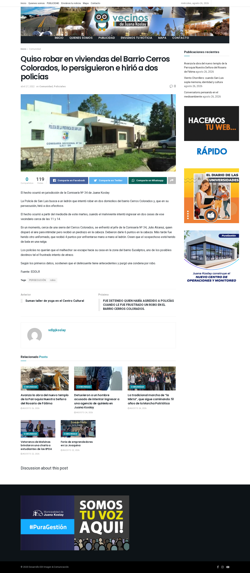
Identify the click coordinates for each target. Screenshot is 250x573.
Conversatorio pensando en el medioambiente (201, 94)
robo (52, 280)
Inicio (23, 3)
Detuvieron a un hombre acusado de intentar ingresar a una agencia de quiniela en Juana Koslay (96, 401)
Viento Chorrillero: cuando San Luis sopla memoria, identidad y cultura (204, 80)
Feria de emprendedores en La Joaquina (77, 443)
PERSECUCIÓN (37, 280)
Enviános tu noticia (71, 3)
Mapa (86, 3)
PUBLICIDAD (53, 3)
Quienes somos (36, 3)
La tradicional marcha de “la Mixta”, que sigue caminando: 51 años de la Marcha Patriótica (151, 399)
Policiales (60, 86)
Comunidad (35, 49)
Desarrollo (34, 567)
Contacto (95, 3)
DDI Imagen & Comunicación (54, 567)
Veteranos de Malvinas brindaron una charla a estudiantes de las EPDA (36, 445)
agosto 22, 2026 (30, 453)
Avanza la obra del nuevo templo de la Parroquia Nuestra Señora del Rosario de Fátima (45, 399)
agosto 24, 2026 (84, 412)
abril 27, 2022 (28, 86)
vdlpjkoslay (57, 330)
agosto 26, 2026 (30, 408)
